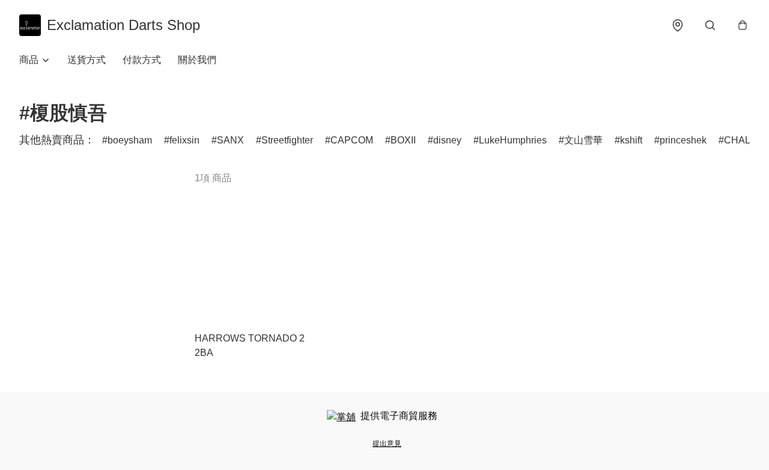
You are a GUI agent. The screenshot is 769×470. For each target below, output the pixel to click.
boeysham (130, 140)
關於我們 (197, 60)
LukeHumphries (513, 140)
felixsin (184, 140)
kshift (631, 140)
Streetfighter (287, 140)
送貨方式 (86, 60)
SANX (230, 140)
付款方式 (142, 60)
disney (447, 140)
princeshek (683, 140)
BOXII (403, 140)
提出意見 (386, 443)
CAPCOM (351, 140)
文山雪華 (583, 140)
